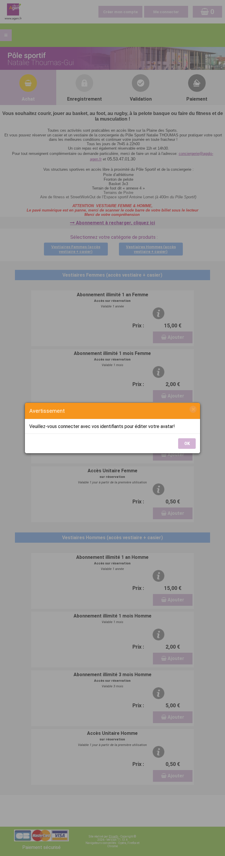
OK (187, 443)
